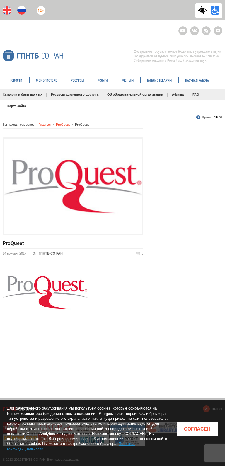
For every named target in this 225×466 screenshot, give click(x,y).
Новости (16, 80)
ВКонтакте (194, 28)
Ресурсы (77, 80)
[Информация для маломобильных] (215, 10)
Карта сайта (16, 106)
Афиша (178, 94)
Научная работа (197, 80)
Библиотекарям (159, 80)
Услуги (103, 80)
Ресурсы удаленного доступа (74, 94)
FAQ (195, 94)
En (7, 10)
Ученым (128, 80)
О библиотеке (46, 80)
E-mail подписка (218, 30)
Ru (21, 10)
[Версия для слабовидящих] (204, 10)
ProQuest (63, 124)
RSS (205, 28)
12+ (40, 8)
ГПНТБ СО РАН (51, 253)
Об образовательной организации (135, 94)
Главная (45, 124)
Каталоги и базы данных (22, 94)
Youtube (182, 28)
